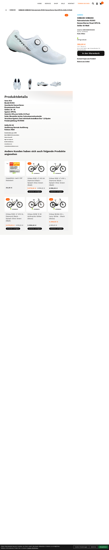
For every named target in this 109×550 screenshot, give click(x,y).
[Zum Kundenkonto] (97, 3)
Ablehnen (93, 547)
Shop (56, 3)
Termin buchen (83, 3)
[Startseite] (6, 10)
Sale (63, 3)
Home (39, 3)
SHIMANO (13, 10)
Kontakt (71, 3)
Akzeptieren (103, 547)
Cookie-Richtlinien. (32, 548)
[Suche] (93, 3)
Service (48, 3)
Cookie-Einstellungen (81, 547)
